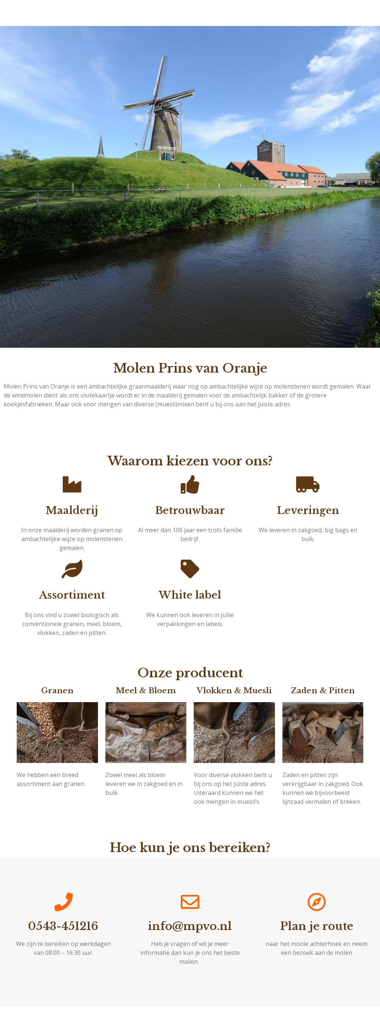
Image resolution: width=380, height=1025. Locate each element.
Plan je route (316, 926)
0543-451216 (63, 926)
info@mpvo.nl (190, 926)
